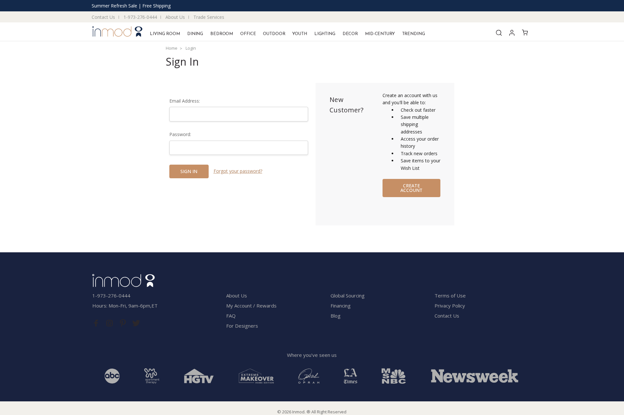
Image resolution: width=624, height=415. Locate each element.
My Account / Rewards (251, 305)
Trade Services (208, 17)
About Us (175, 17)
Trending (413, 34)
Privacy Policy (450, 305)
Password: (180, 134)
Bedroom (221, 34)
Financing (341, 305)
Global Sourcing (348, 295)
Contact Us (103, 17)
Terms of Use (450, 295)
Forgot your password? (238, 171)
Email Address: (184, 101)
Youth (299, 34)
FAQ (231, 315)
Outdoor (274, 34)
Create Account (411, 187)
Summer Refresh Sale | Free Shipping (131, 6)
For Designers (242, 325)
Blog (336, 315)
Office (248, 34)
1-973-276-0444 (140, 17)
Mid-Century (380, 34)
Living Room (165, 34)
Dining (195, 34)
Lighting (324, 34)
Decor (350, 34)
